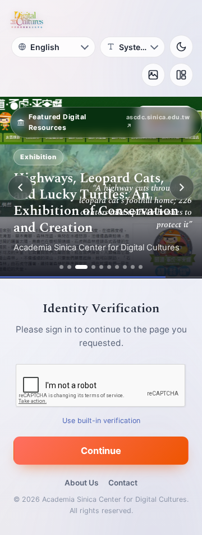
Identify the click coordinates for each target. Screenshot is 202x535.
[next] (181, 187)
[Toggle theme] (181, 47)
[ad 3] (81, 267)
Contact (122, 482)
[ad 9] (133, 267)
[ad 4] (93, 267)
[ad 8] (125, 267)
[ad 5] (101, 267)
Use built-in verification (101, 420)
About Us (81, 482)
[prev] (20, 187)
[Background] (153, 75)
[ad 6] (109, 267)
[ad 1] (61, 267)
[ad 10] (141, 267)
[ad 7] (117, 267)
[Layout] (181, 75)
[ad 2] (69, 267)
